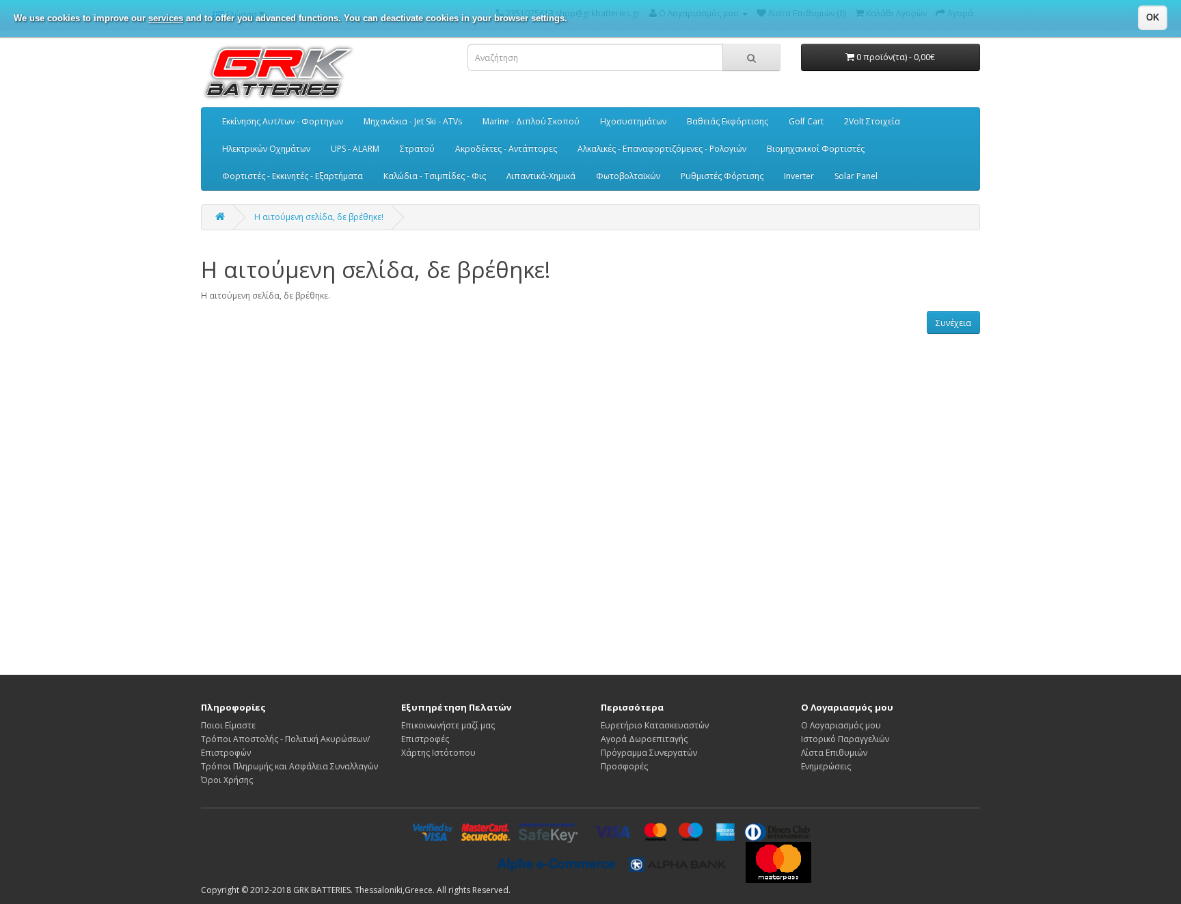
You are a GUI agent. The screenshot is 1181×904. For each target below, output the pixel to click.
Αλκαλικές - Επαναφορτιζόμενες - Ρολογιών (662, 148)
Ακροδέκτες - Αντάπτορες (506, 148)
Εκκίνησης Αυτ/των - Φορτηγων (282, 121)
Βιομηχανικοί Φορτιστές (816, 148)
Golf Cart (806, 121)
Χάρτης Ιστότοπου (438, 752)
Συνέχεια (953, 323)
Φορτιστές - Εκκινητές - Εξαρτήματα (292, 176)
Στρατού (417, 148)
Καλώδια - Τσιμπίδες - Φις (434, 176)
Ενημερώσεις (826, 766)
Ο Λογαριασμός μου (841, 725)
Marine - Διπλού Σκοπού (531, 121)
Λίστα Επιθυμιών (834, 752)
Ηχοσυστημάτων (633, 121)
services (165, 18)
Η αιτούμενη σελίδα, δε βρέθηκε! (318, 217)
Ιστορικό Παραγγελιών (845, 739)
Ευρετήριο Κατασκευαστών (655, 725)
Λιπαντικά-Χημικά (540, 176)
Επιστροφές (425, 739)
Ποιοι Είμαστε (228, 725)
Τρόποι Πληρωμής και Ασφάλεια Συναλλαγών (289, 766)
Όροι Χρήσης (227, 780)
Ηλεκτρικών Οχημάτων (266, 148)
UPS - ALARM (355, 148)
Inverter (799, 176)
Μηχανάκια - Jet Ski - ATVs (413, 121)
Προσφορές (624, 766)
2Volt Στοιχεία (872, 121)
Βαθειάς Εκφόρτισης (727, 121)
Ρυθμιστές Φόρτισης (722, 176)
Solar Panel (856, 176)
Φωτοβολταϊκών (628, 176)
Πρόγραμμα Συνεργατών (649, 752)
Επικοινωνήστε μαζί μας (448, 725)
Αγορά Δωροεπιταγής (644, 739)
